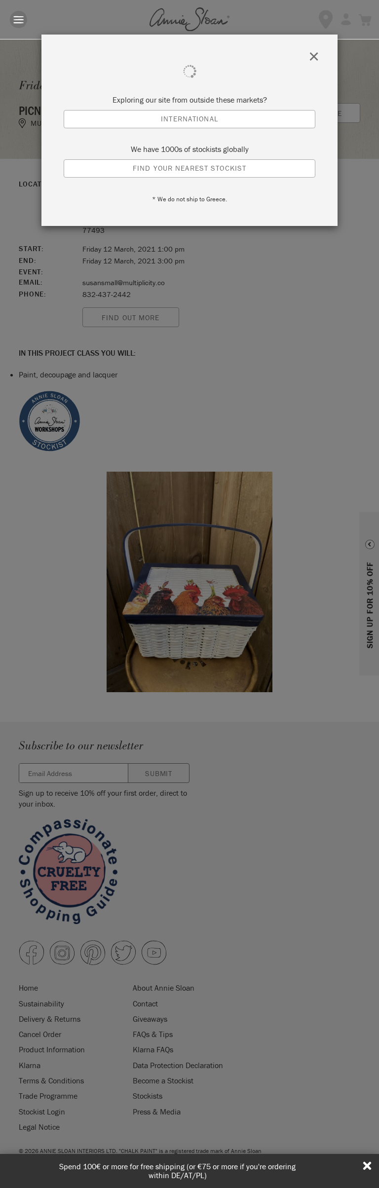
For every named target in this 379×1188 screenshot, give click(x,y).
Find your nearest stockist (189, 168)
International (189, 118)
